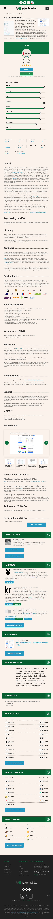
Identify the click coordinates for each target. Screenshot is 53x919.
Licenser (6, 31)
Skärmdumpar (7, 32)
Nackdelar (6, 27)
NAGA (5, 258)
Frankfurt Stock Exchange (17, 172)
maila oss (36, 874)
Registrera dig (34, 577)
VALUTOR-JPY (9, 582)
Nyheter (20, 873)
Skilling (20, 864)
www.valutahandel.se (27, 900)
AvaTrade (21, 868)
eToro (20, 866)
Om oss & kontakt (7, 864)
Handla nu (26, 73)
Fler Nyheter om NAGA (13, 653)
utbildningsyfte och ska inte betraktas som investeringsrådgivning (24, 912)
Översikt (6, 23)
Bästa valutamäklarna (11, 13)
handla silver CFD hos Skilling (29, 613)
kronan (30, 597)
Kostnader (6, 25)
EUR (34, 481)
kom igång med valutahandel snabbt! (38, 212)
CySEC (20, 488)
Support (8, 85)
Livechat (14, 550)
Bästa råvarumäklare (14, 845)
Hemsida (26, 69)
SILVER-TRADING (10, 618)
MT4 (16, 349)
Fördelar (6, 26)
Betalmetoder (9, 122)
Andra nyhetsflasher (14, 625)
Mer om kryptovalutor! (14, 810)
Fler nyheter (6, 34)
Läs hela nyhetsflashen (10, 580)
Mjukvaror (8, 101)
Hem (5, 13)
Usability (8, 127)
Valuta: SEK (9, 604)
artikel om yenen (19, 572)
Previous (7, 443)
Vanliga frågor (7, 33)
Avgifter (8, 96)
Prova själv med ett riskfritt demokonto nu (33, 599)
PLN (43, 481)
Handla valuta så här (23, 869)
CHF (39, 481)
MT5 (21, 349)
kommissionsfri (8, 262)
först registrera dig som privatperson (34, 380)
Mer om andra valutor (14, 763)
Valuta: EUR (17, 604)
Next (46, 443)
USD (32, 481)
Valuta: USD (28, 618)
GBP (36, 481)
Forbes (15, 178)
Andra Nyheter (36, 524)
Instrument (9, 111)
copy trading (35, 196)
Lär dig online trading (23, 871)
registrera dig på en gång (21, 38)
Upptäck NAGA (7, 212)
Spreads (8, 117)
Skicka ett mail (14, 556)
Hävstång (6, 24)
